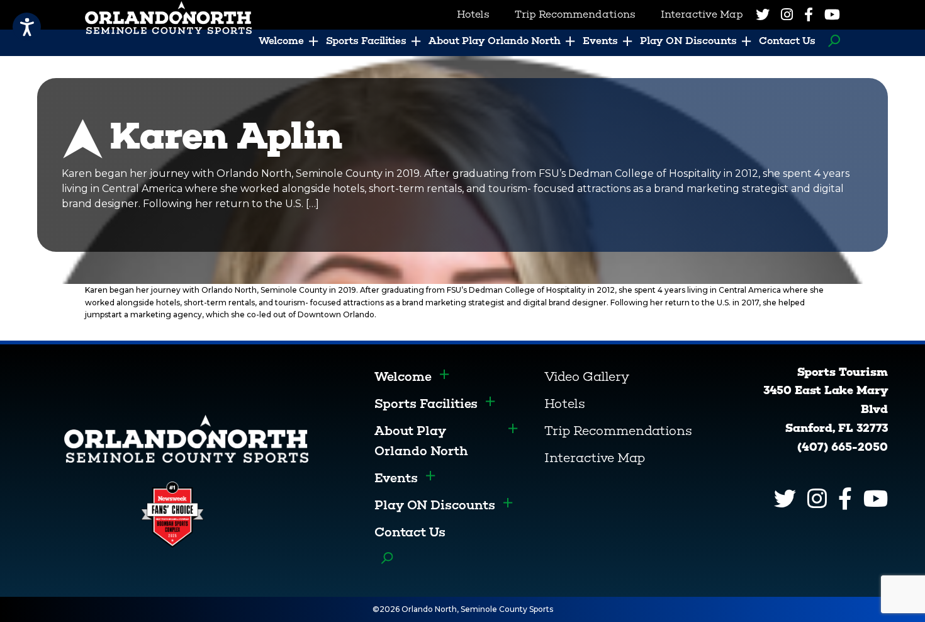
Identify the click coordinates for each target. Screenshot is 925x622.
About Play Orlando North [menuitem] (495, 41)
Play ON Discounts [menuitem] (688, 41)
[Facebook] (808, 14)
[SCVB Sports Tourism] (186, 438)
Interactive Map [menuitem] (702, 14)
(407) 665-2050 (842, 447)
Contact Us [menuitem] (787, 41)
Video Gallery (586, 376)
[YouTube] (832, 14)
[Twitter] (763, 14)
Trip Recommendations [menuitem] (575, 14)
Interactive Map (594, 457)
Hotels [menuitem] (473, 14)
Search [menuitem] (831, 41)
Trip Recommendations (618, 430)
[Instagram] (787, 14)
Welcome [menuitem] (281, 41)
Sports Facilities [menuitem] (366, 41)
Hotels (564, 403)
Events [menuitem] (600, 41)
